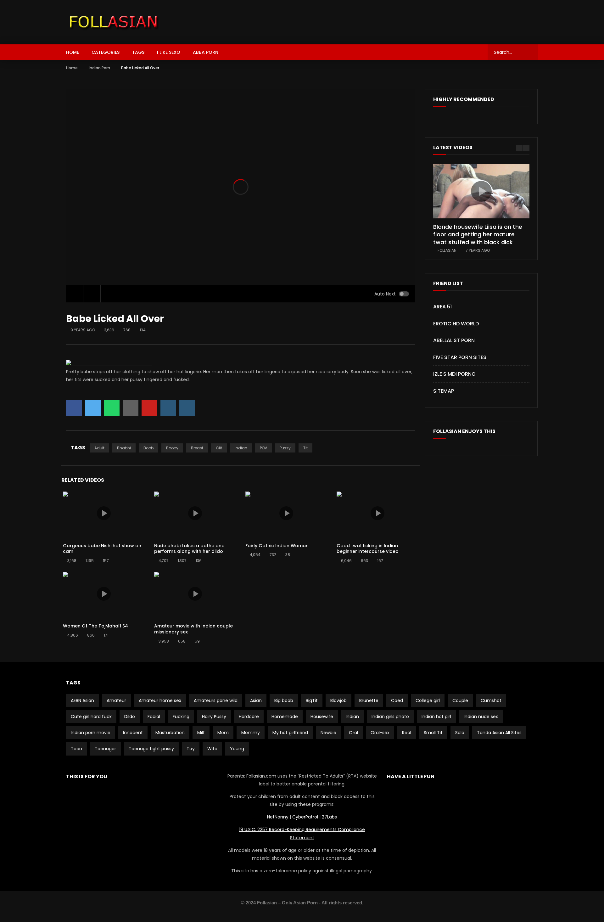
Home (72, 52)
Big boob (283, 700)
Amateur (116, 700)
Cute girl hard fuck (91, 716)
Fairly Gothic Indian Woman (277, 546)
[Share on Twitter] (93, 408)
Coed (397, 700)
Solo (459, 732)
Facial (154, 716)
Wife (212, 748)
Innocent (133, 732)
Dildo (129, 716)
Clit (219, 448)
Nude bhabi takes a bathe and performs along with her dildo (189, 549)
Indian (241, 448)
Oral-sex (380, 732)
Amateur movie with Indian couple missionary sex (193, 629)
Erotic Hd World (456, 323)
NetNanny (277, 817)
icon (104, 513)
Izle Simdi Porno (454, 374)
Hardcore (249, 716)
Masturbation (170, 732)
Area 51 (442, 306)
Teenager (105, 748)
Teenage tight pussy (151, 748)
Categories (106, 52)
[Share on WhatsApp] (112, 408)
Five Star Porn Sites (459, 357)
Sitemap (443, 391)
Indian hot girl (436, 716)
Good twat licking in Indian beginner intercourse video (368, 549)
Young (237, 748)
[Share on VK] (168, 408)
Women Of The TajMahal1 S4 (95, 626)
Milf (201, 732)
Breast (197, 448)
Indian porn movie (90, 732)
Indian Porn (99, 67)
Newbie (328, 732)
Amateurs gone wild (216, 700)
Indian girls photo (390, 716)
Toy (191, 748)
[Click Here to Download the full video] (109, 364)
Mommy (250, 732)
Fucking (181, 716)
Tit (305, 448)
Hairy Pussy (214, 716)
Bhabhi (124, 448)
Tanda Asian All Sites (499, 732)
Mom (223, 732)
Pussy (285, 448)
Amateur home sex (160, 700)
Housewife (321, 716)
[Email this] (130, 408)
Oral (353, 732)
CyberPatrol (305, 817)
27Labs (329, 817)
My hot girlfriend (290, 732)
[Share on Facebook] (74, 408)
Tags (138, 52)
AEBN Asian (82, 700)
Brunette (368, 700)
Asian (256, 700)
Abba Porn (205, 52)
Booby (172, 448)
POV (263, 448)
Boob (148, 448)
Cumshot (491, 700)
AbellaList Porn (454, 340)
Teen (76, 748)
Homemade (284, 716)
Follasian (447, 250)
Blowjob (338, 700)
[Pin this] (149, 408)
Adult (99, 448)
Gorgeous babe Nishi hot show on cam (102, 549)
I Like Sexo (168, 52)
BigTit (312, 700)
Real (406, 732)
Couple (460, 700)
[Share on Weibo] (187, 408)
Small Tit (433, 732)
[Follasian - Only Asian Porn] (113, 22)
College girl (428, 700)
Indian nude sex (481, 716)
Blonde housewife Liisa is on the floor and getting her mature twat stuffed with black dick (477, 234)
